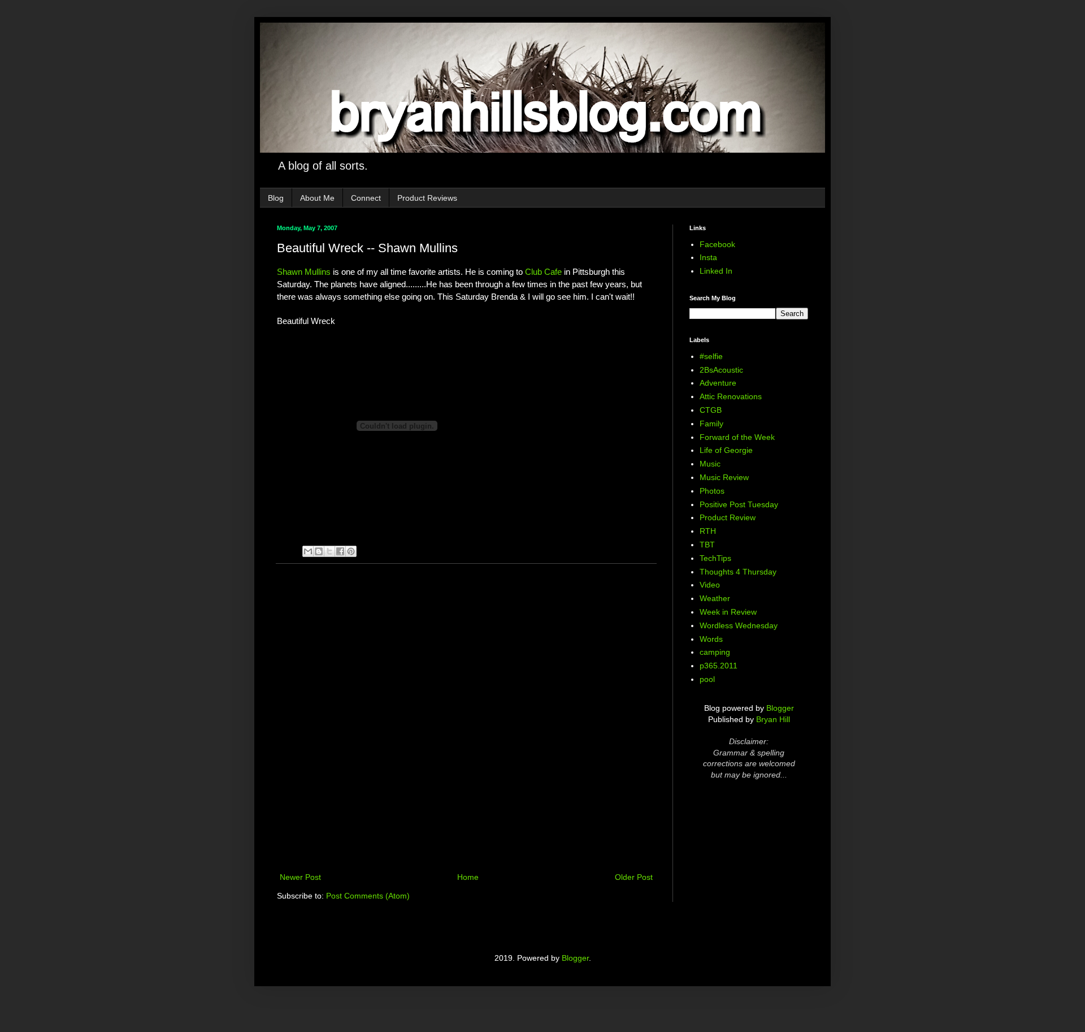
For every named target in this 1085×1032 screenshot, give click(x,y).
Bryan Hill (773, 719)
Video (710, 584)
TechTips (715, 558)
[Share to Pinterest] (351, 551)
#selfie (711, 356)
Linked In (716, 270)
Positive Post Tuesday (739, 504)
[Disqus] (466, 719)
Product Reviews (427, 197)
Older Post (634, 877)
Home (468, 877)
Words (711, 639)
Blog (276, 197)
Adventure (718, 382)
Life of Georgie (726, 450)
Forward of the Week (737, 437)
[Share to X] (329, 551)
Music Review (724, 477)
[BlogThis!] (318, 551)
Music (710, 463)
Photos (712, 490)
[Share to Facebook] (340, 551)
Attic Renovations (731, 396)
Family (711, 423)
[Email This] (308, 551)
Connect (366, 197)
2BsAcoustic (721, 369)
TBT (707, 544)
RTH (708, 531)
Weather (715, 598)
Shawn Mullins (304, 272)
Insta (708, 257)
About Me (317, 197)
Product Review (728, 517)
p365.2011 (718, 665)
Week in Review (728, 611)
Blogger (780, 708)
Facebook (717, 244)
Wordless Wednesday (739, 625)
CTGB (711, 409)
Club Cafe (543, 272)
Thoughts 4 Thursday (738, 571)
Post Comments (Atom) (368, 895)
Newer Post (300, 877)
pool (707, 679)
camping (715, 652)
